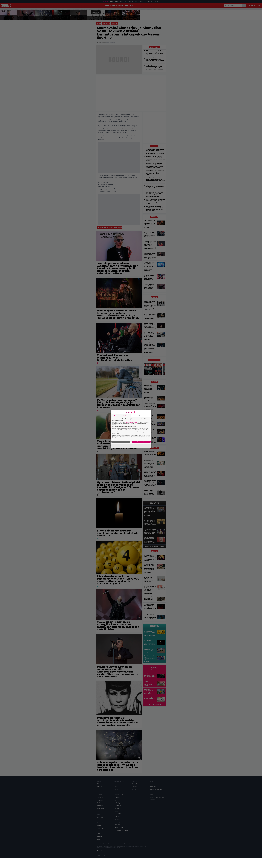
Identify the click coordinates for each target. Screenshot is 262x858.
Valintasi (141, 415)
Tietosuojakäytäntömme (145, 445)
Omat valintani (121, 441)
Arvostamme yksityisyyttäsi (120, 415)
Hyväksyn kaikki (141, 441)
